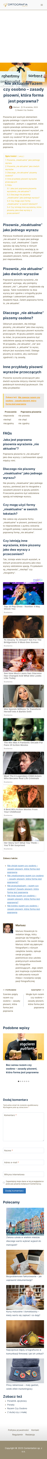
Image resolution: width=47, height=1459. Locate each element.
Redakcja (30, 1434)
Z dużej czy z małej (17, 1412)
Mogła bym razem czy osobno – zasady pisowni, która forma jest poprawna (35, 999)
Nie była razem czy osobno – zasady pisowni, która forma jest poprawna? (23, 899)
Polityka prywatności (18, 1430)
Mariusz (16, 107)
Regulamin (17, 1434)
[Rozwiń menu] (41, 5)
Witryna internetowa (14, 1174)
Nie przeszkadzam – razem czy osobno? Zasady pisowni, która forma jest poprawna (23, 889)
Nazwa (8, 1150)
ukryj (21, 156)
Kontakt (35, 1430)
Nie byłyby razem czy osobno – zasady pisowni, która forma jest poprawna (23, 909)
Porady (10, 1405)
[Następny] (40, 1056)
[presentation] (23, 1046)
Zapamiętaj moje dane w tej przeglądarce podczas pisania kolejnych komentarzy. (25, 1182)
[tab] (18, 1081)
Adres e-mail (11, 1162)
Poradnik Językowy (17, 1401)
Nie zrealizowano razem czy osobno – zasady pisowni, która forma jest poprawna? (25, 878)
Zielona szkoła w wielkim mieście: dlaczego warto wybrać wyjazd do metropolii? (23, 1241)
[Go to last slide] (7, 1056)
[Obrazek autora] (10, 107)
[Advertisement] (23, 34)
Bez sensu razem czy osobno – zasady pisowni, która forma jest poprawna (22, 1069)
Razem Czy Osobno (25, 110)
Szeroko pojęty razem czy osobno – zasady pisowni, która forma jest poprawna (11, 1000)
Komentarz (10, 1115)
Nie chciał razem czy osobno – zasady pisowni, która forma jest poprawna (23, 869)
